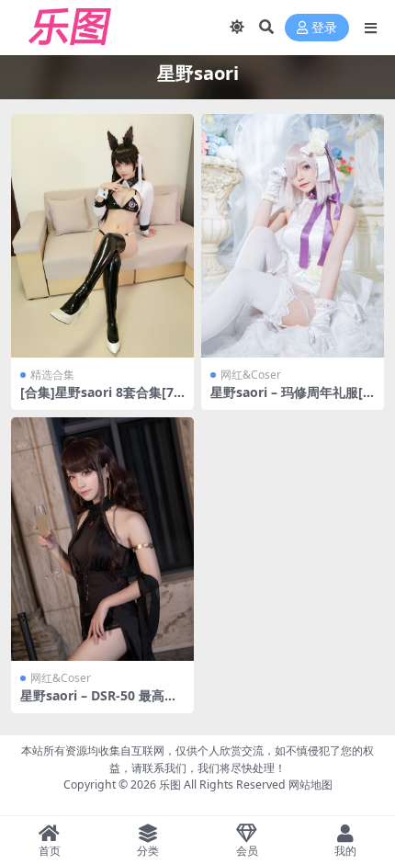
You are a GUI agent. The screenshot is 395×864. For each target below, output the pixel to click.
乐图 (170, 784)
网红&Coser (250, 374)
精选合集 (52, 374)
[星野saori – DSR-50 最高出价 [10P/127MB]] (102, 539)
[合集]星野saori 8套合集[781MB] (100, 399)
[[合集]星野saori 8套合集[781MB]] (102, 236)
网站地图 (310, 784)
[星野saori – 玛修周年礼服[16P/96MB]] (292, 236)
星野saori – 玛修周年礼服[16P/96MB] (290, 399)
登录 (324, 28)
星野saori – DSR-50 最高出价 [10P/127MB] (98, 703)
